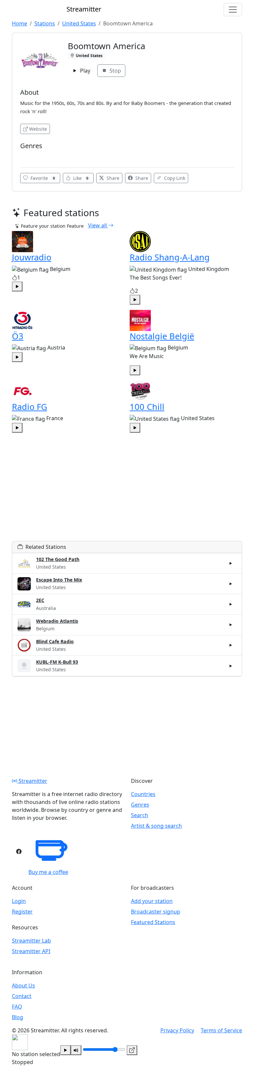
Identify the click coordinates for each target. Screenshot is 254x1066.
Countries (143, 794)
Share (112, 178)
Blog (17, 1017)
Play (84, 70)
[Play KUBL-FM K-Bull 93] (230, 665)
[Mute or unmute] (76, 1050)
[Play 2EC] (230, 604)
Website (38, 129)
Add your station (152, 901)
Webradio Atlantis (57, 621)
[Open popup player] (132, 1050)
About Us (23, 985)
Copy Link (174, 178)
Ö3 (17, 336)
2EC (40, 600)
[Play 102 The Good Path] (230, 563)
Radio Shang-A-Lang (170, 257)
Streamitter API (31, 951)
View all (98, 225)
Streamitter (32, 780)
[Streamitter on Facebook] (19, 851)
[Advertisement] (127, 495)
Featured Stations (153, 922)
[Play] (65, 1050)
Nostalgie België (162, 336)
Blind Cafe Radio (55, 641)
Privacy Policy (177, 1030)
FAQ (17, 1006)
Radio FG (29, 406)
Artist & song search (156, 825)
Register (22, 911)
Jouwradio (31, 257)
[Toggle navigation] (233, 9)
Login (19, 901)
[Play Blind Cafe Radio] (230, 645)
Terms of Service (221, 1030)
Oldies (29, 155)
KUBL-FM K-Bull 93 (57, 662)
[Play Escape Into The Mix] (230, 583)
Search (139, 815)
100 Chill (147, 406)
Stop (114, 70)
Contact (21, 996)
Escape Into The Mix (59, 580)
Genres (140, 804)
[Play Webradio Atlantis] (230, 624)
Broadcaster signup (155, 911)
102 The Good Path (57, 559)
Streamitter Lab (31, 940)
